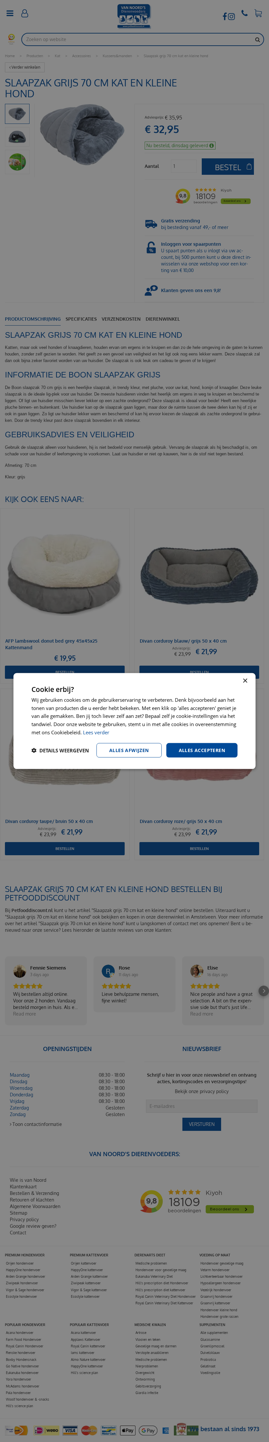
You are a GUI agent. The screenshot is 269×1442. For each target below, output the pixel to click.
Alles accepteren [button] (202, 750)
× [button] (244, 680)
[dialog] (134, 721)
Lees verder (96, 732)
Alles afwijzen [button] (129, 750)
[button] (60, 750)
